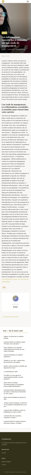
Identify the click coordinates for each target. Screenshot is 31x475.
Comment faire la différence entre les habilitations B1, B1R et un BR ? (14, 411)
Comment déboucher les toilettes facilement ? (13, 355)
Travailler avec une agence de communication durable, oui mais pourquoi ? (13, 377)
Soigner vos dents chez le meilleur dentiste (14, 337)
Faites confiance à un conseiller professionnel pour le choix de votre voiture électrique (14, 349)
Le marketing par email (10, 371)
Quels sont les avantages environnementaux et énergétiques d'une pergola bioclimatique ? (14, 384)
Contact (4, 464)
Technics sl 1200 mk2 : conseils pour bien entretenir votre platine (14, 361)
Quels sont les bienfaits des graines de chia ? (15, 398)
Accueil (3, 56)
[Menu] (27, 1)
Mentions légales (6, 461)
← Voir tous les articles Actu (10, 317)
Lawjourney (6, 439)
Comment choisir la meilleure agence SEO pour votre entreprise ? (14, 343)
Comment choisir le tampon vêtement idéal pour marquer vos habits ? (15, 422)
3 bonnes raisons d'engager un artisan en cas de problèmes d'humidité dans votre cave (15, 404)
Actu (4, 32)
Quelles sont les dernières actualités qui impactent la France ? (15, 367)
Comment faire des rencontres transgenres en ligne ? (12, 416)
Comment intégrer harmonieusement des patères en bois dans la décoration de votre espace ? (15, 391)
